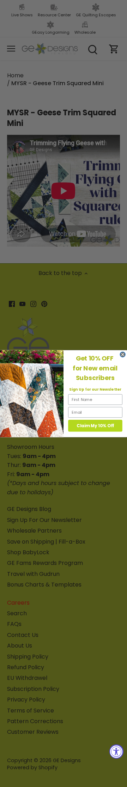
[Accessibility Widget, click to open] (116, 751)
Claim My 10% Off (95, 426)
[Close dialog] (122, 354)
